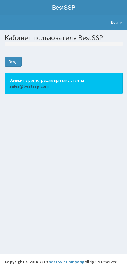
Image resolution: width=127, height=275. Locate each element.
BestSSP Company (66, 261)
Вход (13, 61)
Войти (117, 22)
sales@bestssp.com (29, 86)
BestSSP (63, 7)
